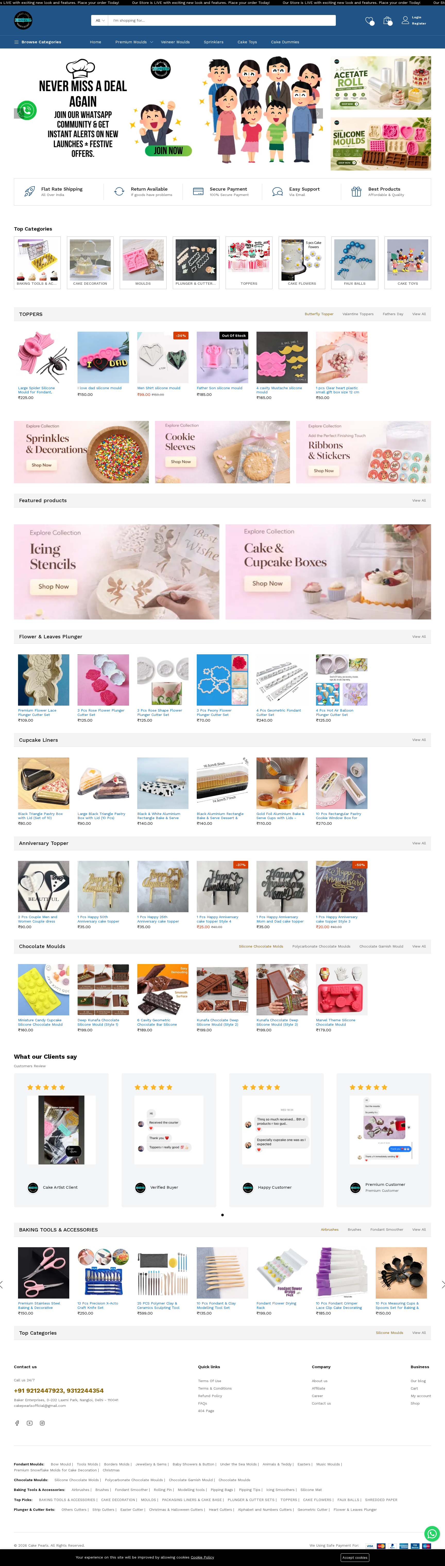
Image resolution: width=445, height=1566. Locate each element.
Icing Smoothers (280, 1490)
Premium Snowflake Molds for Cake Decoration (55, 1470)
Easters (303, 1464)
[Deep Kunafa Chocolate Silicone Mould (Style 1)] (103, 989)
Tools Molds (87, 1464)
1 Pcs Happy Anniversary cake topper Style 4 (217, 919)
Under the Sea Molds (238, 1464)
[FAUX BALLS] (355, 263)
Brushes (354, 1229)
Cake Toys (247, 42)
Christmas (111, 1470)
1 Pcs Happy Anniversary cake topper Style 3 (336, 919)
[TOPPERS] (249, 263)
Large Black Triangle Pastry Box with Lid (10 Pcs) (101, 816)
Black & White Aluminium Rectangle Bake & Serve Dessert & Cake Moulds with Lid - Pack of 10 (158, 816)
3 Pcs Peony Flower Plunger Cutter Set (214, 712)
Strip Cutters (103, 1509)
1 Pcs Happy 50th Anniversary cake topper (98, 919)
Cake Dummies (285, 42)
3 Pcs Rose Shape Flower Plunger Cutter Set (159, 712)
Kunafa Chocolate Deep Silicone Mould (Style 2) (217, 1022)
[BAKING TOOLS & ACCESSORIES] (37, 263)
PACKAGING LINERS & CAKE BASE (192, 1500)
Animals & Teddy (277, 1464)
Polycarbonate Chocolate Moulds (321, 946)
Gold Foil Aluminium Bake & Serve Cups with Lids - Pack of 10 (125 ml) (280, 816)
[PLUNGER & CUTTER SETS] (196, 263)
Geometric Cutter (313, 1509)
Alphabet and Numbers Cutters (265, 1509)
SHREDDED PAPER (381, 1500)
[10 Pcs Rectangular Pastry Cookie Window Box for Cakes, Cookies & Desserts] (341, 783)
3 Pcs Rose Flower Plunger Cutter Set (101, 712)
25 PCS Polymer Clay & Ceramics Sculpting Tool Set (158, 1305)
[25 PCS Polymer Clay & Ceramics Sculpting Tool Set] (163, 1273)
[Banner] (381, 82)
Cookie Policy (202, 1557)
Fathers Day (393, 314)
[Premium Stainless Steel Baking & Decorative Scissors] (43, 1273)
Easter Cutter (131, 1509)
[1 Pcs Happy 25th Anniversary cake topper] (163, 886)
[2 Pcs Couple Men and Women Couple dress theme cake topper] (43, 886)
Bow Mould (61, 1464)
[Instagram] (42, 1422)
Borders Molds (117, 1464)
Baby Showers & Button (193, 1464)
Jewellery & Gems (151, 1464)
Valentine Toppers (358, 314)
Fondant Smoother (386, 1229)
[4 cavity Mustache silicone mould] (282, 357)
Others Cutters (74, 1509)
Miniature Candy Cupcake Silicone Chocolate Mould (40, 1022)
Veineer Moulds (175, 42)
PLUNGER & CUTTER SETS (251, 1500)
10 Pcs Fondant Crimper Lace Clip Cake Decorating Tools (339, 1305)
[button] (222, 1215)
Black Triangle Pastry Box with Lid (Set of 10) (40, 816)
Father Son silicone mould (219, 388)
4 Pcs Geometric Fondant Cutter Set (278, 712)
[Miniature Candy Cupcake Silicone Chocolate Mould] (43, 989)
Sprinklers (214, 42)
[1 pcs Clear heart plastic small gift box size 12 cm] (341, 357)
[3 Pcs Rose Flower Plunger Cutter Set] (103, 680)
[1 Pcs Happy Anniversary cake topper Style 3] (341, 886)
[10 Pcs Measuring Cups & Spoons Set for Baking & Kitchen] (401, 1273)
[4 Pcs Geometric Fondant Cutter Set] (282, 680)
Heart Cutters (220, 1509)
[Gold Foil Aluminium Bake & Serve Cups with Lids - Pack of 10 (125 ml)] (282, 783)
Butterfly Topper (319, 314)
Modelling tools (191, 1490)
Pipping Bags (222, 1490)
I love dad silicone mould (100, 388)
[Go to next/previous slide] (19, 113)
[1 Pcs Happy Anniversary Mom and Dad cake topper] (282, 886)
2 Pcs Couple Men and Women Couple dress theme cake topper (37, 919)
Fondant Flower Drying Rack (276, 1305)
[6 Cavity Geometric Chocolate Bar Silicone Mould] (163, 989)
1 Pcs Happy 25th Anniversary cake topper (158, 919)
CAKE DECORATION (118, 1500)
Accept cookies (355, 1558)
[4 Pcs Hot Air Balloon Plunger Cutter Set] (341, 680)
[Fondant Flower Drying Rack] (282, 1273)
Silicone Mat (311, 1490)
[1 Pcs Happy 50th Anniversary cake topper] (103, 886)
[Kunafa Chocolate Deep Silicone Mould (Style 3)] (282, 989)
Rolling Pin (163, 1490)
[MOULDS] (143, 263)
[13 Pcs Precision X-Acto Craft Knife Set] (103, 1273)
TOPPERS (288, 1500)
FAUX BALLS (348, 1500)
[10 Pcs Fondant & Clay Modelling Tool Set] (222, 1273)
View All (419, 314)
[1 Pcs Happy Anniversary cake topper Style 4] (222, 886)
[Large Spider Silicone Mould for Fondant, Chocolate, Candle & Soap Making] (43, 357)
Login (416, 17)
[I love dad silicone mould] (103, 357)
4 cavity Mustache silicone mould (279, 390)
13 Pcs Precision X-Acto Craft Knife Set (98, 1305)
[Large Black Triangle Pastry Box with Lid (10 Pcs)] (103, 783)
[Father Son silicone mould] (222, 357)
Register (419, 23)
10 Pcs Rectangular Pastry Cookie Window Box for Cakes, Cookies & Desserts (339, 816)
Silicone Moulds (389, 1333)
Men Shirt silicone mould (158, 388)
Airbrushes (330, 1229)
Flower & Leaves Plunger (355, 1509)
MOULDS (148, 1500)
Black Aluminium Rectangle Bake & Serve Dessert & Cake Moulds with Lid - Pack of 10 (220, 816)
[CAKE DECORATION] (90, 263)
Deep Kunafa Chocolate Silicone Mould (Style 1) (98, 1022)
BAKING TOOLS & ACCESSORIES (67, 1500)
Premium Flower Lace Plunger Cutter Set (37, 712)
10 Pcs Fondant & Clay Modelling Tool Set (216, 1305)
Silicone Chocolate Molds (261, 946)
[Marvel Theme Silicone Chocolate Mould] (341, 989)
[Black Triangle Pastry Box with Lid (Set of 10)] (43, 783)
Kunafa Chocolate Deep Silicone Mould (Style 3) (277, 1022)
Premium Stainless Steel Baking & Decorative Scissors (39, 1305)
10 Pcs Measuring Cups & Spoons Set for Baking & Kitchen (397, 1305)
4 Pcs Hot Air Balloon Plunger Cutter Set (334, 712)
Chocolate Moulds (234, 1480)
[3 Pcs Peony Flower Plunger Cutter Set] (222, 680)
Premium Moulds (131, 42)
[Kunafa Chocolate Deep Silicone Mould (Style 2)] (222, 989)
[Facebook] (17, 1422)
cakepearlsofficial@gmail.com (40, 1406)
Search (323, 20)
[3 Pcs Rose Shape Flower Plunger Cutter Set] (163, 680)
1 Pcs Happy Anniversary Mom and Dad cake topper (280, 919)
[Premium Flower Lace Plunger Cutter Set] (43, 680)
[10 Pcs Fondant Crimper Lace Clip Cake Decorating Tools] (341, 1273)
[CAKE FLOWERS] (302, 263)
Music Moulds (328, 1464)
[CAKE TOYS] (408, 263)
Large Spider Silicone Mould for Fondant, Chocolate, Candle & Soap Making (41, 390)
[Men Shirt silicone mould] (163, 357)
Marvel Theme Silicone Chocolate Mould (335, 1022)
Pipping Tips (249, 1490)
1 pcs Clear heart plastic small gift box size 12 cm (337, 390)
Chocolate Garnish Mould (381, 946)
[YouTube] (30, 1422)
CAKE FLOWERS (317, 1500)
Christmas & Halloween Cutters (176, 1509)
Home (95, 42)
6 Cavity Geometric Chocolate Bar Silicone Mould (157, 1022)
